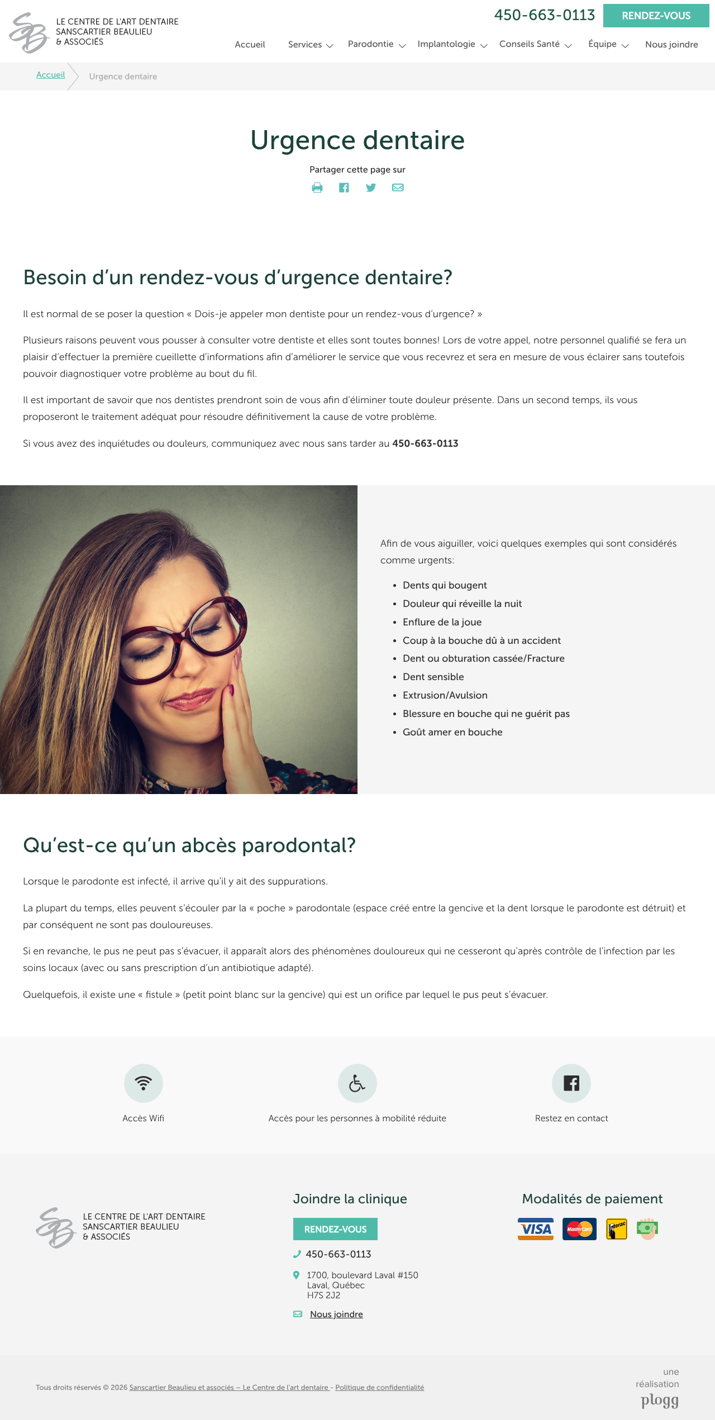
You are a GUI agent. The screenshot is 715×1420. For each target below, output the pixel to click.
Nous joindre (671, 45)
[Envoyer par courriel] (397, 187)
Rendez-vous (656, 16)
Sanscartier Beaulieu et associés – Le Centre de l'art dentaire (230, 1388)
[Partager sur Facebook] (344, 187)
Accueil (250, 45)
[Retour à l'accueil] (90, 27)
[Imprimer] (317, 187)
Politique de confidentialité (379, 1388)
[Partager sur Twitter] (371, 187)
